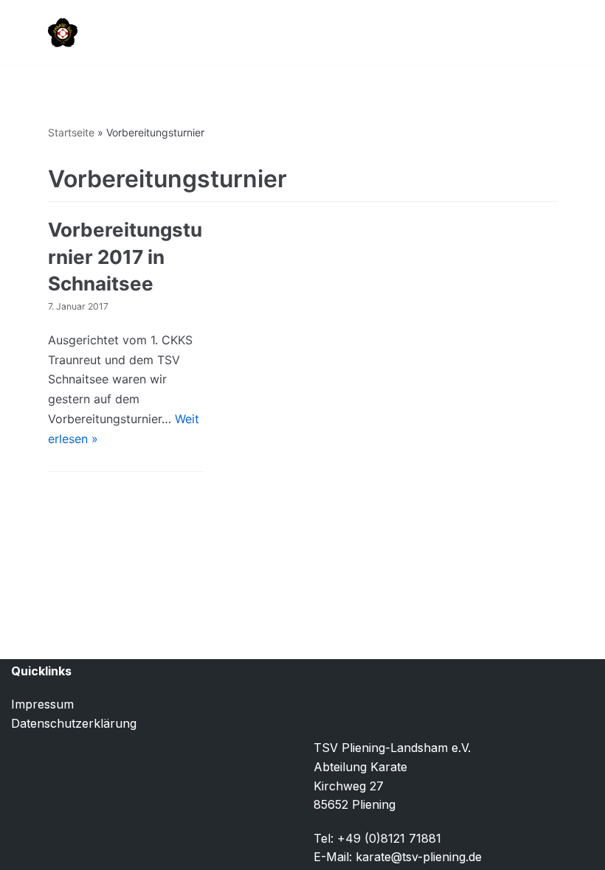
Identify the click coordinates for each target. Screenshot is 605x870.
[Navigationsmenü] (539, 32)
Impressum (42, 704)
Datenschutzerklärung (73, 723)
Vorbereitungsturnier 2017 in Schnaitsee (125, 256)
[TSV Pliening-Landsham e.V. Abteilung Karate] (62, 32)
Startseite (71, 132)
